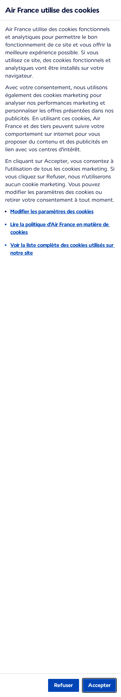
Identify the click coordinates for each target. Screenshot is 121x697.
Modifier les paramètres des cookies (52, 211)
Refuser (63, 685)
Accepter (99, 685)
